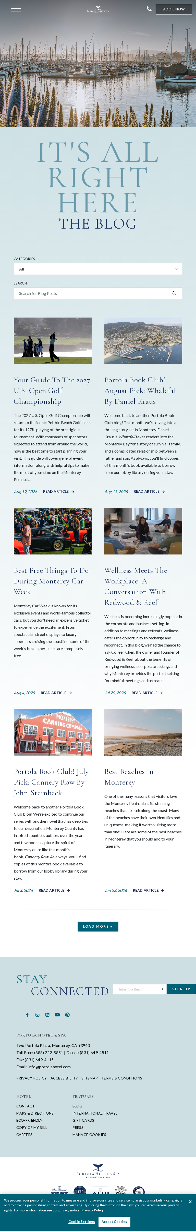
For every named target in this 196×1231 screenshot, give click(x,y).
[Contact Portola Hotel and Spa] (149, 9)
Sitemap (89, 1078)
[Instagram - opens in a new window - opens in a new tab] (37, 1014)
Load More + (98, 926)
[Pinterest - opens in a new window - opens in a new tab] (67, 1014)
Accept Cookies (114, 1222)
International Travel (95, 1113)
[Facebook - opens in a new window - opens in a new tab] (27, 1014)
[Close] (190, 1202)
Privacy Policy (31, 1078)
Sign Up (181, 989)
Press (77, 1127)
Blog (77, 1106)
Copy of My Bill (31, 1127)
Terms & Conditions (121, 1078)
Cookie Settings (81, 1222)
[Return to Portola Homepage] (98, 9)
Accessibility (64, 1078)
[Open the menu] (17, 9)
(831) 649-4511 (94, 1052)
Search (20, 283)
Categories (24, 259)
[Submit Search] (174, 293)
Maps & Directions (35, 1113)
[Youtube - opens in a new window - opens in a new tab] (57, 1014)
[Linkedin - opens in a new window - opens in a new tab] (47, 1014)
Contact (25, 1106)
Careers (24, 1134)
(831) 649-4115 (39, 1059)
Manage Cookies (89, 1135)
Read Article (56, 491)
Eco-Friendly (29, 1120)
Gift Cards (83, 1120)
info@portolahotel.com (49, 1066)
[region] (98, 1212)
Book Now (174, 9)
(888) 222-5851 (48, 1052)
